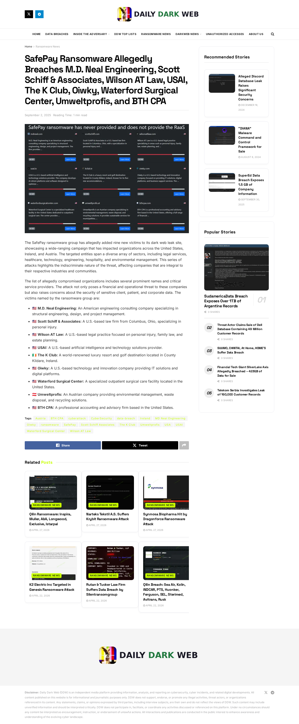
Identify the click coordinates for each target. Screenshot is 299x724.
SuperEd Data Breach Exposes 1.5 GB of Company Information (251, 184)
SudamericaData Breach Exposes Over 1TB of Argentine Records (226, 301)
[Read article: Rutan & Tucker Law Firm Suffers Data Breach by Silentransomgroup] (110, 563)
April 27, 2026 (40, 530)
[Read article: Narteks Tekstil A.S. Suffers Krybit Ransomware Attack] (110, 493)
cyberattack (77, 418)
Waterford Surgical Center (46, 431)
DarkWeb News (187, 34)
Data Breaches (56, 34)
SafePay (70, 424)
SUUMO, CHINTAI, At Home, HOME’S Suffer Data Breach (241, 350)
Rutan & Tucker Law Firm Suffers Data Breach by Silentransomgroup (105, 589)
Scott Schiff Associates (97, 424)
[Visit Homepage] (159, 14)
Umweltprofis (150, 424)
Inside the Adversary (90, 34)
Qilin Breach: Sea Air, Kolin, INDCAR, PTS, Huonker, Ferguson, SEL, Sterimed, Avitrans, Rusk (164, 592)
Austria (40, 418)
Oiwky (31, 424)
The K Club (127, 424)
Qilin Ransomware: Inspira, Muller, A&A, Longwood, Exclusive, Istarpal (50, 519)
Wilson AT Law (80, 431)
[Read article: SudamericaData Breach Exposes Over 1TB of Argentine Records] (236, 267)
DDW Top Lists (125, 34)
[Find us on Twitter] (29, 14)
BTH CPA (57, 418)
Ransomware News (156, 34)
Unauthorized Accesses (225, 34)
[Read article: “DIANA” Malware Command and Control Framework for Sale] (222, 135)
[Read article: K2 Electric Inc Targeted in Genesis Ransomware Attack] (53, 563)
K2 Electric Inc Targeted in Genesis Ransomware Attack (51, 587)
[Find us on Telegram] (39, 14)
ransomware (50, 424)
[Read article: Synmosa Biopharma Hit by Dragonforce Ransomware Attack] (167, 493)
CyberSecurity (101, 418)
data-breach (126, 418)
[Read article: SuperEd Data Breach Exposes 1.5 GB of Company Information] (222, 182)
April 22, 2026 (40, 595)
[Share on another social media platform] (184, 445)
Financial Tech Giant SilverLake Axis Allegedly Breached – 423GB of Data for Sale (242, 371)
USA (168, 424)
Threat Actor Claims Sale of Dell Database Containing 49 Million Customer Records (239, 329)
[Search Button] (272, 34)
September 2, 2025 (38, 115)
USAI (179, 424)
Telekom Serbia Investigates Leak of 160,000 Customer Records (241, 392)
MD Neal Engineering (170, 418)
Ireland (145, 418)
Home (36, 34)
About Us (256, 34)
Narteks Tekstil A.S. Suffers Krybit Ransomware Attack (107, 516)
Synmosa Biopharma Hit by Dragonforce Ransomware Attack (165, 519)
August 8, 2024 (250, 157)
